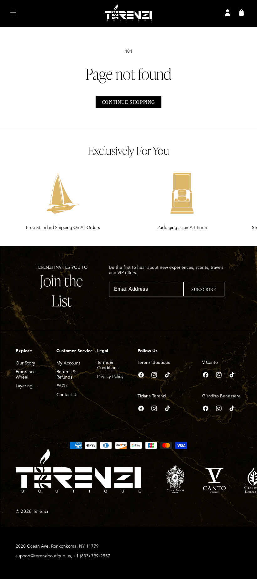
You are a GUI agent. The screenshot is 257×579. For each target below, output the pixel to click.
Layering (24, 386)
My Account (68, 363)
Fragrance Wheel (26, 374)
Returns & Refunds (66, 374)
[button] (13, 12)
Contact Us (67, 394)
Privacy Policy (110, 376)
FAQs (61, 386)
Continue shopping (128, 102)
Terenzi (40, 511)
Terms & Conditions (107, 365)
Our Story (25, 363)
